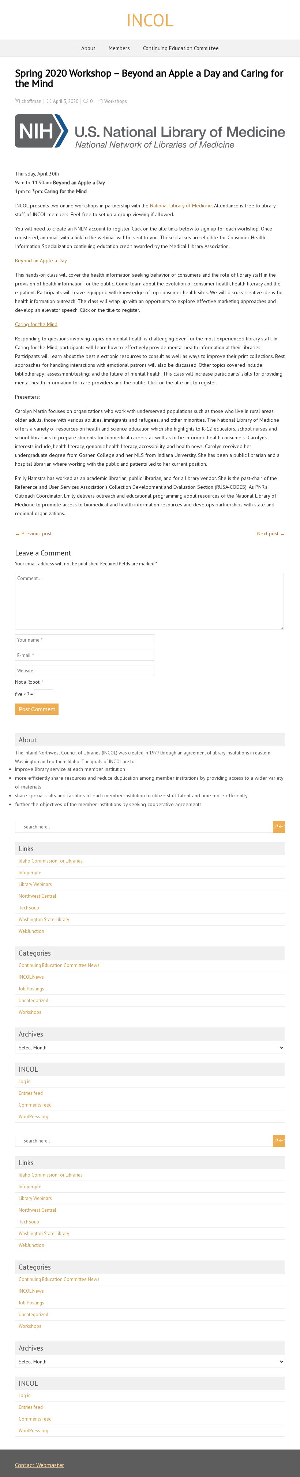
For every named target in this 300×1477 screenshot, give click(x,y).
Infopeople (30, 872)
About (88, 48)
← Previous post (33, 533)
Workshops (115, 101)
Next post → (271, 533)
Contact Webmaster (39, 1465)
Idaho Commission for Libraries (51, 861)
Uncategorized (33, 1000)
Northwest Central (37, 896)
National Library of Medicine (181, 205)
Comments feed (35, 1105)
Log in (25, 1081)
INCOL (150, 19)
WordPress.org (33, 1117)
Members (119, 48)
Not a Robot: (29, 682)
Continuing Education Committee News (59, 965)
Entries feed (31, 1093)
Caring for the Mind (36, 324)
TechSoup (29, 908)
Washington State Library (44, 919)
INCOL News (31, 977)
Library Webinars (35, 884)
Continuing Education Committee (181, 48)
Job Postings (31, 989)
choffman (31, 101)
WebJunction (31, 931)
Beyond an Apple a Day (41, 260)
